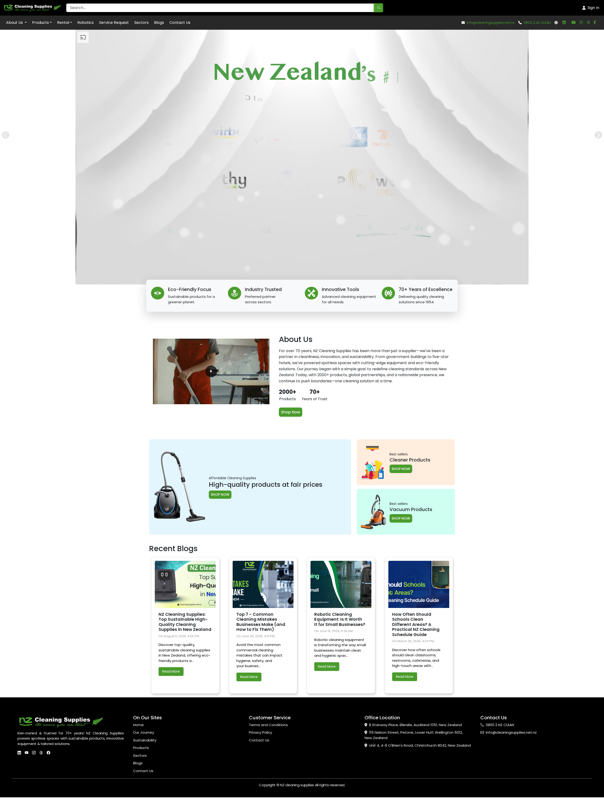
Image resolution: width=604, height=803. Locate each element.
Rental (63, 22)
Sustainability (144, 740)
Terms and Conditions (268, 724)
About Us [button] (15, 22)
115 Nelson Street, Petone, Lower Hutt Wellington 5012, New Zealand (414, 735)
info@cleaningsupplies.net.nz (491, 22)
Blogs (159, 22)
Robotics (85, 22)
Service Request (114, 22)
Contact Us (179, 22)
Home (138, 724)
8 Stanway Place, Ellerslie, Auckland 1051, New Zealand (415, 724)
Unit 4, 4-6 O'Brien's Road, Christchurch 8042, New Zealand (420, 745)
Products (40, 22)
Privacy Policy (260, 732)
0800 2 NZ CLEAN (537, 22)
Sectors (141, 22)
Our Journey (143, 732)
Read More (171, 671)
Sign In (593, 7)
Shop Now (290, 412)
